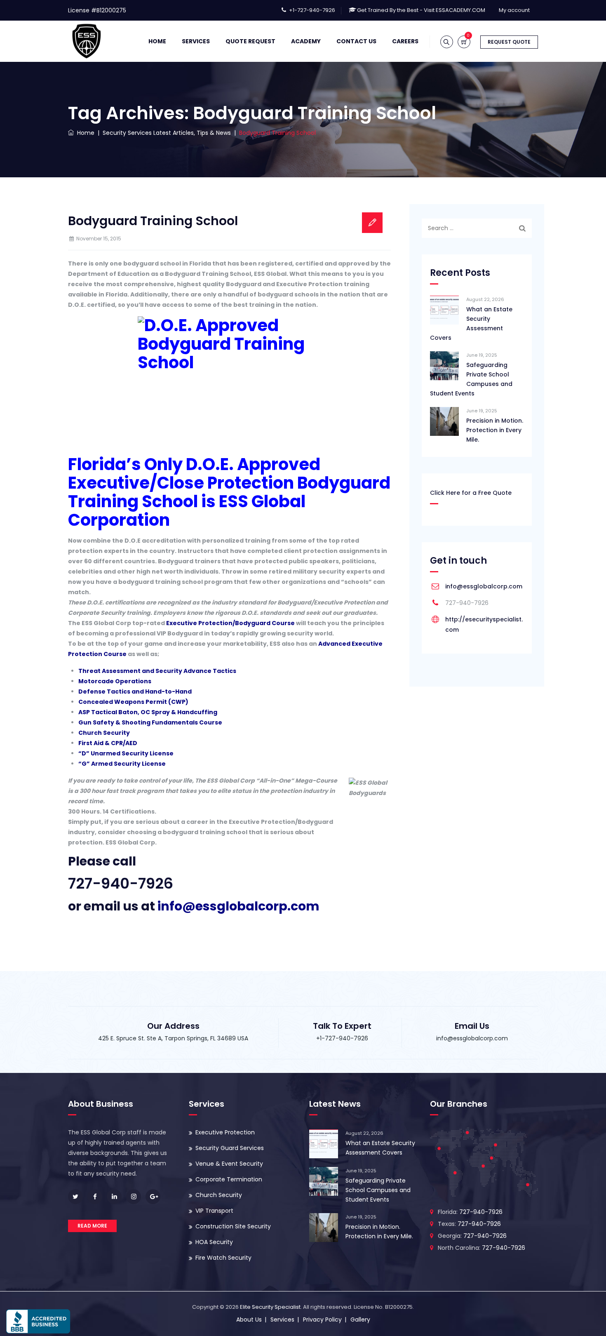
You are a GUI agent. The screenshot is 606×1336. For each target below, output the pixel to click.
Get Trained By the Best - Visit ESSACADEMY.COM (421, 10)
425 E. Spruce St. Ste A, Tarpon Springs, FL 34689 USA (173, 1038)
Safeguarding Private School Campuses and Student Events (471, 379)
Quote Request (250, 41)
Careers (405, 41)
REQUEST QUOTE (509, 41)
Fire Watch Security (223, 1258)
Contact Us (356, 41)
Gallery (360, 1319)
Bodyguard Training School (153, 221)
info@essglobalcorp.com (483, 586)
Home (157, 41)
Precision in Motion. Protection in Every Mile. (494, 430)
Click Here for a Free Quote (471, 493)
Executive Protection (225, 1132)
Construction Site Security (233, 1226)
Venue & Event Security (229, 1164)
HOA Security (214, 1242)
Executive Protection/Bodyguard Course (230, 623)
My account (514, 10)
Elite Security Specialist (270, 1307)
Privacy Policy (322, 1319)
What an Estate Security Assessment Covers (471, 323)
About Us (249, 1319)
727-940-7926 (120, 883)
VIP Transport (214, 1211)
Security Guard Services (229, 1148)
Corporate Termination (228, 1179)
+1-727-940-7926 (312, 10)
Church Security (218, 1195)
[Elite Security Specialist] (86, 41)
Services (196, 41)
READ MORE (92, 1225)
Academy (306, 41)
